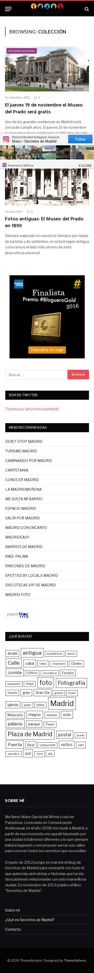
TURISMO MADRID (21, 451)
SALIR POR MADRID (22, 518)
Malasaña (15, 715)
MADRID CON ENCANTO (26, 527)
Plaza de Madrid (30, 734)
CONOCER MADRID (22, 480)
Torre (39, 754)
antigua (32, 653)
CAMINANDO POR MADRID (28, 460)
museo (52, 715)
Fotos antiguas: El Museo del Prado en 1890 (44, 222)
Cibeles (76, 663)
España (68, 673)
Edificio (32, 673)
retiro (66, 744)
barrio (71, 653)
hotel (72, 693)
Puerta (15, 744)
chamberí (59, 663)
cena (42, 663)
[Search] (86, 9)
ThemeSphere (75, 960)
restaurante (47, 745)
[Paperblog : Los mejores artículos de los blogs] (17, 618)
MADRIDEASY (17, 537)
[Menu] (8, 9)
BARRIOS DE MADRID (24, 547)
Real (30, 745)
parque (34, 724)
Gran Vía (42, 692)
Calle (14, 663)
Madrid (62, 703)
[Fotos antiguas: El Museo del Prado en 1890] (47, 182)
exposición (14, 684)
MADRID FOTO (17, 594)
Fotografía (71, 683)
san (81, 745)
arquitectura (54, 653)
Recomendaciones (22, 50)
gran (26, 692)
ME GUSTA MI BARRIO (24, 499)
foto (45, 682)
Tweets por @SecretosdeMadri (32, 409)
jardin (27, 705)
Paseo (50, 724)
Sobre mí (12, 910)
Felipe (30, 684)
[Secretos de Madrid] (47, 9)
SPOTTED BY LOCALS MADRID (31, 575)
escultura (50, 673)
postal (64, 734)
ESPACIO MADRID (20, 508)
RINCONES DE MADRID (25, 566)
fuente (12, 693)
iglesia (13, 704)
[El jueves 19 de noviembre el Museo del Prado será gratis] (47, 69)
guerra (59, 693)
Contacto (13, 929)
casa (29, 663)
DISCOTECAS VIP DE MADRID (30, 585)
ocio (67, 714)
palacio (15, 723)
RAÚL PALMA (16, 556)
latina (40, 705)
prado (81, 735)
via (50, 754)
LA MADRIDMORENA (23, 489)
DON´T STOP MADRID (24, 441)
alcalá (12, 653)
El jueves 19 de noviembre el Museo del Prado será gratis (44, 108)
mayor (34, 714)
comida (15, 672)
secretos (14, 754)
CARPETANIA (16, 470)
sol (28, 753)
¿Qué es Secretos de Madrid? (30, 920)
